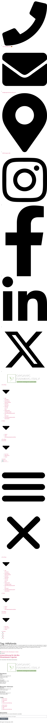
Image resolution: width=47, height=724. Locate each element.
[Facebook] (24, 275)
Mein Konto (4, 698)
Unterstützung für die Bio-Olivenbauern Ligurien (10, 656)
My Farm (6, 454)
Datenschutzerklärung (7, 702)
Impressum (4, 700)
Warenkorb (7, 455)
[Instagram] (24, 204)
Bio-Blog (4, 439)
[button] (23, 509)
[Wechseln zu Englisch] (24, 460)
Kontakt (4, 459)
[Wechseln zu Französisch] (24, 461)
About (6, 434)
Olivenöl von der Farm (6, 408)
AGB (3, 701)
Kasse (6, 456)
